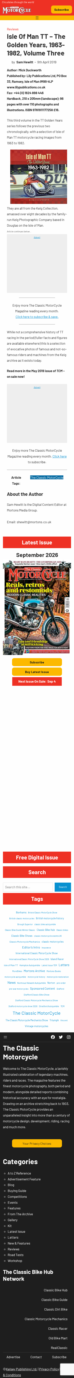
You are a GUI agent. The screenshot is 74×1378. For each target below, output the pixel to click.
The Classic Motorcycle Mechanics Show (27, 1020)
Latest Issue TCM (49, 965)
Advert (37, 237)
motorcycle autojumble (15, 977)
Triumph (54, 1020)
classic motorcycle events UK (48, 936)
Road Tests (15, 1255)
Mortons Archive (34, 971)
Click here (59, 456)
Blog (11, 1185)
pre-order (61, 983)
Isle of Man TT (11, 965)
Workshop (15, 1261)
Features (14, 1208)
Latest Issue (16, 1231)
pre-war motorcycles (18, 988)
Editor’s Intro (31, 947)
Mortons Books (54, 971)
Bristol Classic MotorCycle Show (42, 912)
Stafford (60, 988)
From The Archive (20, 1214)
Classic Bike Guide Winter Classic (20, 930)
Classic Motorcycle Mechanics (24, 941)
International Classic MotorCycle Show (37, 953)
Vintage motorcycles (36, 1026)
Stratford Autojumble (49, 1006)
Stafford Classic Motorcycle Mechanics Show (36, 1000)
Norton (51, 982)
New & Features (19, 1243)
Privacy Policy (49, 1369)
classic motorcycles (53, 941)
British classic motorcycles (21, 918)
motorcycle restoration (58, 977)
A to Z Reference (19, 1173)
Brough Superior (25, 924)
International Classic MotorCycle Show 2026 (29, 959)
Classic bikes (62, 930)
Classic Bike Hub (46, 929)
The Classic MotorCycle (46, 477)
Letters (64, 965)
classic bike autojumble (45, 924)
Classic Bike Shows (21, 935)
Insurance (46, 947)
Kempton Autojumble (30, 965)
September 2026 (37, 554)
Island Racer (57, 959)
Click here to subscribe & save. (37, 317)
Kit (10, 1226)
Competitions (17, 1196)
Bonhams (21, 912)
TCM (63, 1006)
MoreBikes (17, 971)
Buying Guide (17, 1191)
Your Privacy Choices (36, 1143)
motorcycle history (36, 977)
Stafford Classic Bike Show (36, 994)
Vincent (64, 1020)
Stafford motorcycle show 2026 (22, 1006)
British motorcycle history (50, 918)
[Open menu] (37, 17)
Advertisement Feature (24, 1179)
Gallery (13, 1220)
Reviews (13, 29)
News (11, 982)
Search (63, 886)
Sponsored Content (42, 988)
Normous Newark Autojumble (31, 982)
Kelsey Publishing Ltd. (21, 1369)
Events (13, 1202)
